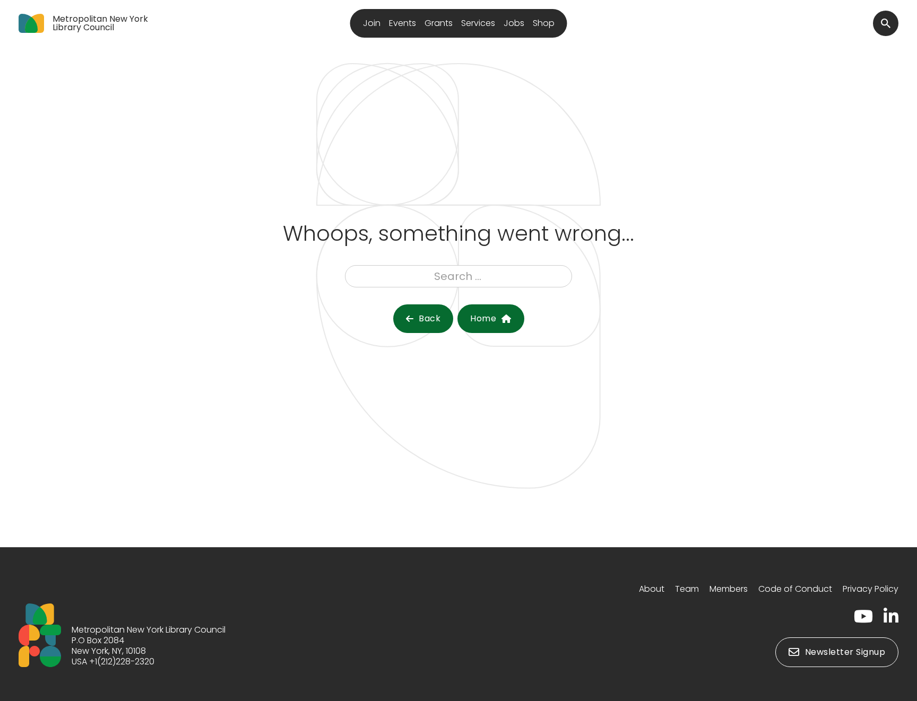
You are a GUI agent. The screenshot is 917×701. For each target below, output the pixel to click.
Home (483, 318)
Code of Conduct (795, 589)
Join (371, 23)
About (651, 589)
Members (729, 589)
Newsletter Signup (845, 652)
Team (687, 589)
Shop (544, 23)
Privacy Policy (870, 589)
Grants (439, 23)
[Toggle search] (885, 23)
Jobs (514, 23)
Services (478, 23)
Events (402, 23)
